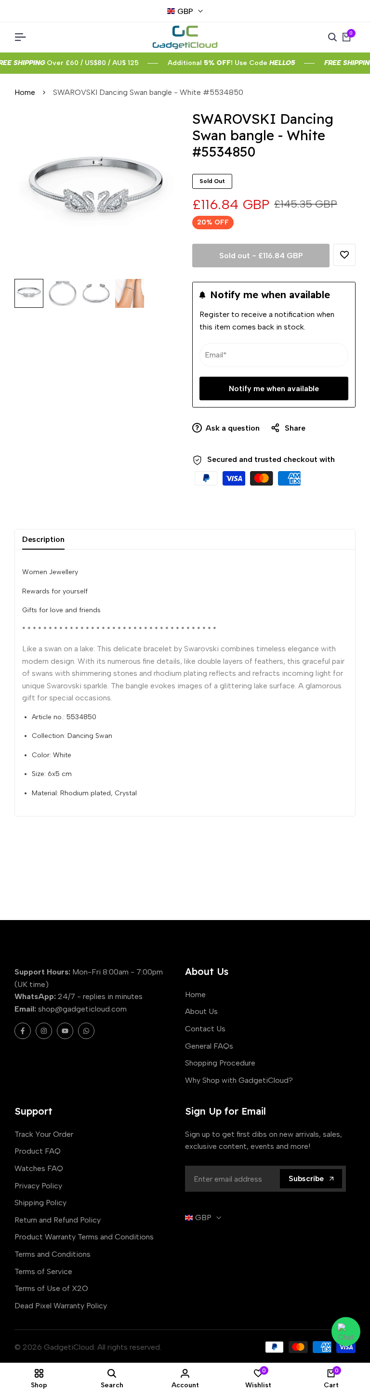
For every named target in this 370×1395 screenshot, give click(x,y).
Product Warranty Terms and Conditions (84, 1236)
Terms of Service (43, 1271)
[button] (344, 255)
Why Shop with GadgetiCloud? (239, 1080)
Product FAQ (37, 1151)
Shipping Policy (40, 1202)
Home (24, 92)
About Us (201, 1011)
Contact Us (205, 1028)
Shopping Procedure (220, 1062)
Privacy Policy (38, 1185)
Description (43, 539)
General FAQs (209, 1046)
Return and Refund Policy (57, 1219)
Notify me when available (274, 388)
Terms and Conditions (52, 1254)
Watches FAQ (38, 1168)
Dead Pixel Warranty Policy (60, 1305)
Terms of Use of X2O (51, 1288)
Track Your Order (43, 1134)
